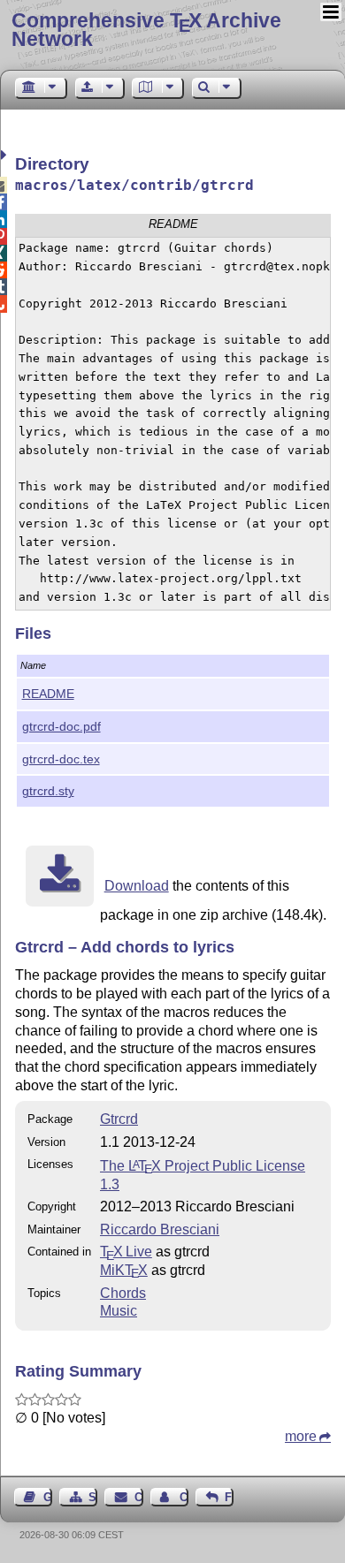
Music (118, 1310)
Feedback (229, 1497)
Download (136, 885)
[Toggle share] (6, 155)
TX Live (126, 1251)
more (301, 1436)
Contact (138, 1497)
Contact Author (184, 1497)
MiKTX (124, 1270)
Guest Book (47, 1497)
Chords (123, 1293)
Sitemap (92, 1497)
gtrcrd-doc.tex (61, 759)
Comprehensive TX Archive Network (146, 29)
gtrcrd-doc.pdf (61, 726)
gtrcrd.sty (48, 791)
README (48, 694)
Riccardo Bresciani (159, 1229)
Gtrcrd (119, 1119)
